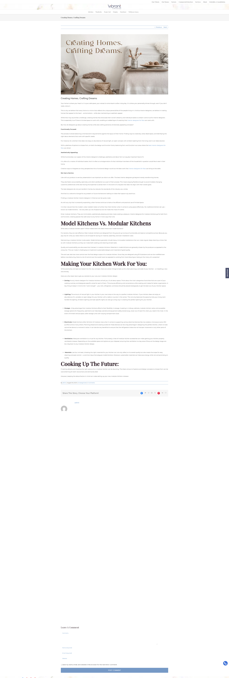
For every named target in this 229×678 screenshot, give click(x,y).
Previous (159, 27)
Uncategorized (82, 383)
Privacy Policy (221, 670)
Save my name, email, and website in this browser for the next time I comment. (90, 496)
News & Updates (149, 670)
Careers (203, 670)
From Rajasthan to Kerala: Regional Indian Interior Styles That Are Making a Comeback (113, 445)
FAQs (196, 670)
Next (165, 27)
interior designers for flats (135, 120)
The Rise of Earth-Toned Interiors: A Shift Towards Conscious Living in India (91, 445)
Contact (211, 670)
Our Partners (162, 670)
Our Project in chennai (185, 670)
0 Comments (91, 383)
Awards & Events (135, 670)
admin (64, 383)
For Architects (116, 670)
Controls (172, 670)
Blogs (125, 670)
